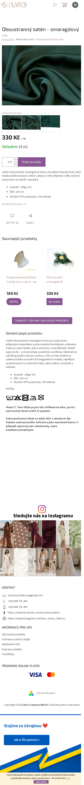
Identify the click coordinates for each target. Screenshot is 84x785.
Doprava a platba (12, 649)
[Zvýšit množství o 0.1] (16, 159)
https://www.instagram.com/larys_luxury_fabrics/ (37, 618)
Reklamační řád (11, 644)
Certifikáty (8, 654)
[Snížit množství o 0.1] (16, 164)
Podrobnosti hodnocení (49, 39)
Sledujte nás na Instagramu (43, 515)
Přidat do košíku (31, 162)
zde (68, 778)
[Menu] (75, 5)
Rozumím (41, 782)
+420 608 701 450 (17, 601)
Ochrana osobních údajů (16, 639)
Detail (14, 301)
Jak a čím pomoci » (27, 740)
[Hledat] (55, 5)
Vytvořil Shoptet (45, 693)
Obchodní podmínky (13, 635)
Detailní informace (12, 204)
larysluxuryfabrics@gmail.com (25, 595)
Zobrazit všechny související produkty (42, 320)
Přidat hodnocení (51, 468)
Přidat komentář (26, 490)
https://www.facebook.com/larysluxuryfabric (34, 613)
